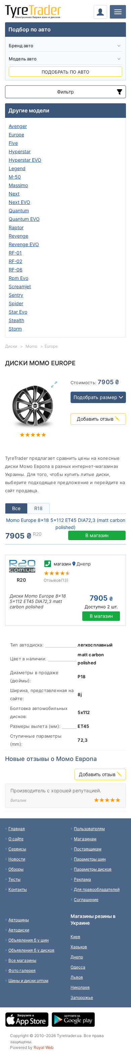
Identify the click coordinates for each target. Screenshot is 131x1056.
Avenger (18, 126)
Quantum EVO (24, 219)
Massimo (18, 185)
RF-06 (16, 269)
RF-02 (15, 261)
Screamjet (20, 286)
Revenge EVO (24, 244)
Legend (17, 168)
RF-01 (15, 253)
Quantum (19, 210)
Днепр (77, 956)
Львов (77, 977)
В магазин (96, 535)
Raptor (16, 227)
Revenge (18, 236)
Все (16, 508)
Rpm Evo (18, 278)
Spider (16, 303)
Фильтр (65, 92)
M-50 (15, 177)
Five (13, 143)
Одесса (78, 967)
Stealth (16, 320)
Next (14, 193)
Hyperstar (20, 151)
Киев (75, 936)
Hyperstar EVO (25, 160)
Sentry (16, 295)
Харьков (79, 946)
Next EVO (19, 202)
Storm (15, 329)
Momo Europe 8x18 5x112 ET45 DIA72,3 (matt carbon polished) (65, 523)
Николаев (80, 987)
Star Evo (18, 312)
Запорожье (82, 997)
